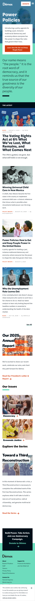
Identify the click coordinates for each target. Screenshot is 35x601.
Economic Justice (12, 440)
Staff (3, 566)
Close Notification (31, 592)
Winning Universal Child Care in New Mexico (15, 188)
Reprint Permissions (8, 573)
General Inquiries (7, 580)
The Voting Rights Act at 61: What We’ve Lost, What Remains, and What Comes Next (17, 142)
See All (29, 324)
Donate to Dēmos (17, 543)
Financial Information (24, 563)
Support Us (21, 561)
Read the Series (9, 513)
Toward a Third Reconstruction (15, 457)
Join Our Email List (23, 566)
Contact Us (5, 577)
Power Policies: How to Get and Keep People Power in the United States (16, 242)
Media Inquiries (7, 582)
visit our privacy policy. (9, 598)
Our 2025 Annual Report (10, 340)
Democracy (9, 415)
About (4, 561)
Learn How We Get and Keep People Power (17, 48)
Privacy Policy (6, 571)
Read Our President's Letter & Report (15, 377)
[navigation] (33, 3)
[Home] (7, 6)
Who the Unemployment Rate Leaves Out (15, 290)
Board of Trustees (7, 563)
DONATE (25, 4)
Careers (4, 568)
